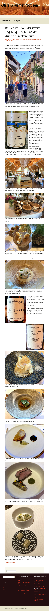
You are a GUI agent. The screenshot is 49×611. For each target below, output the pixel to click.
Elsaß (38, 39)
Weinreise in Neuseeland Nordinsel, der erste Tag (39, 599)
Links (30, 16)
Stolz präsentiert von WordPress (21, 608)
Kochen (12, 16)
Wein (7, 16)
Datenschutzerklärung (9, 608)
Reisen (18, 16)
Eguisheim (35, 39)
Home (2, 16)
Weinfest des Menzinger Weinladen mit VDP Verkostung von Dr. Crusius (24, 590)
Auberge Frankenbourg (28, 39)
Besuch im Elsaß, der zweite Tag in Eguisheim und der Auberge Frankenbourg (22, 32)
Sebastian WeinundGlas (38, 583)
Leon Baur (11, 40)
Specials (24, 16)
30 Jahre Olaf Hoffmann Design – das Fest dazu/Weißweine (39, 580)
